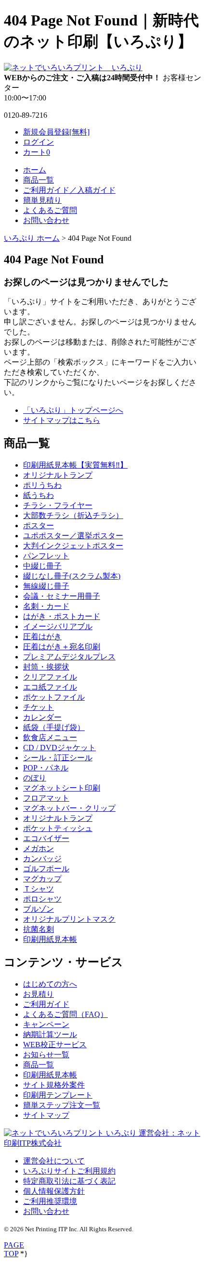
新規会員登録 (56, 132)
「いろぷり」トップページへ (73, 410)
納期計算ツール (50, 1034)
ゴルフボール (46, 869)
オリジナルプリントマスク (69, 919)
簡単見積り (42, 200)
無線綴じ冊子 (46, 586)
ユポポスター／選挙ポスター (73, 536)
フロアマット (46, 798)
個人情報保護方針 (54, 1191)
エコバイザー (46, 838)
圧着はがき (42, 636)
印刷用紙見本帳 (50, 939)
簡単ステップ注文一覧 (61, 1105)
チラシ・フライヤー (57, 505)
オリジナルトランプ (57, 475)
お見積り (38, 994)
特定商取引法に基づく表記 (69, 1181)
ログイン (38, 142)
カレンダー (42, 717)
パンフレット (46, 556)
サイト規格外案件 (54, 1085)
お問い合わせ (46, 220)
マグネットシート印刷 (61, 788)
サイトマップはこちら (61, 420)
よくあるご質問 (50, 210)
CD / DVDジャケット (59, 747)
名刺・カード (46, 606)
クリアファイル (50, 677)
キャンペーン (46, 1024)
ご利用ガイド (46, 1004)
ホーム (34, 170)
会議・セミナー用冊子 (61, 596)
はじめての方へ (50, 984)
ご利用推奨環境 (50, 1201)
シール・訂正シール (57, 758)
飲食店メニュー (50, 737)
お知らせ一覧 (46, 1055)
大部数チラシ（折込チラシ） (73, 515)
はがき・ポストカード (61, 616)
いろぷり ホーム (32, 238)
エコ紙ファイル (50, 687)
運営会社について (54, 1161)
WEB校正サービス (55, 1044)
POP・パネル (45, 768)
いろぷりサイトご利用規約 (69, 1171)
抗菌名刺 (38, 929)
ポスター (38, 525)
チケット (38, 707)
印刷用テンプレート (57, 1095)
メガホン (38, 848)
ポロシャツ (42, 899)
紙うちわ (38, 495)
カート (36, 152)
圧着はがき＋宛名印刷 (61, 647)
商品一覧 (38, 180)
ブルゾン (38, 909)
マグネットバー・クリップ (69, 808)
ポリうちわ (42, 485)
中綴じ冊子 (42, 566)
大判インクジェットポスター (73, 546)
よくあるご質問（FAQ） (65, 1014)
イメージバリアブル (57, 626)
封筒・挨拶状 (46, 667)
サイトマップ (46, 1115)
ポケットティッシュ (57, 828)
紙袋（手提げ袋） (54, 727)
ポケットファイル (54, 697)
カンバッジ (42, 858)
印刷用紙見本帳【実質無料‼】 (75, 465)
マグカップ (42, 879)
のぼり (34, 778)
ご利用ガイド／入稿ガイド (69, 190)
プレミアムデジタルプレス (69, 657)
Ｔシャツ (38, 889)
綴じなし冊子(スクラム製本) (71, 576)
